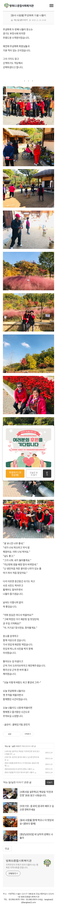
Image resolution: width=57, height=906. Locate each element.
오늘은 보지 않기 (34, 473)
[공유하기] (14, 734)
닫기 (47, 473)
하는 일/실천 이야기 (21, 20)
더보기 (49, 782)
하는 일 (7, 746)
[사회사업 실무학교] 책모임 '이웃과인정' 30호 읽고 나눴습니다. (36, 793)
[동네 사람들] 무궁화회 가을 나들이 (28, 15)
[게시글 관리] (17, 734)
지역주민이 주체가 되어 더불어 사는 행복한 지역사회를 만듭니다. (22, 866)
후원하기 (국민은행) (15, 473)
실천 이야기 (16, 746)
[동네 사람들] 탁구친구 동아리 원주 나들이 (19, 772)
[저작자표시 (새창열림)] (34, 734)
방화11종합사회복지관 (19, 860)
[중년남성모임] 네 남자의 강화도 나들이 (18, 769)
